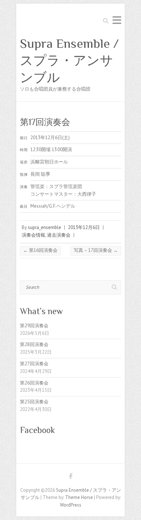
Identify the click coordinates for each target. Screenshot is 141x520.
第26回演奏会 (34, 383)
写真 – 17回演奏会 (96, 250)
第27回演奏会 (34, 364)
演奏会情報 (33, 235)
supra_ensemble (44, 227)
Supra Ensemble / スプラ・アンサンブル (69, 60)
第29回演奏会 (34, 326)
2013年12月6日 (84, 227)
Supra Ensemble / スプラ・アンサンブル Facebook (70, 477)
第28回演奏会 (34, 344)
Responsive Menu (116, 20)
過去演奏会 (58, 235)
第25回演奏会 (34, 402)
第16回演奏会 (40, 250)
